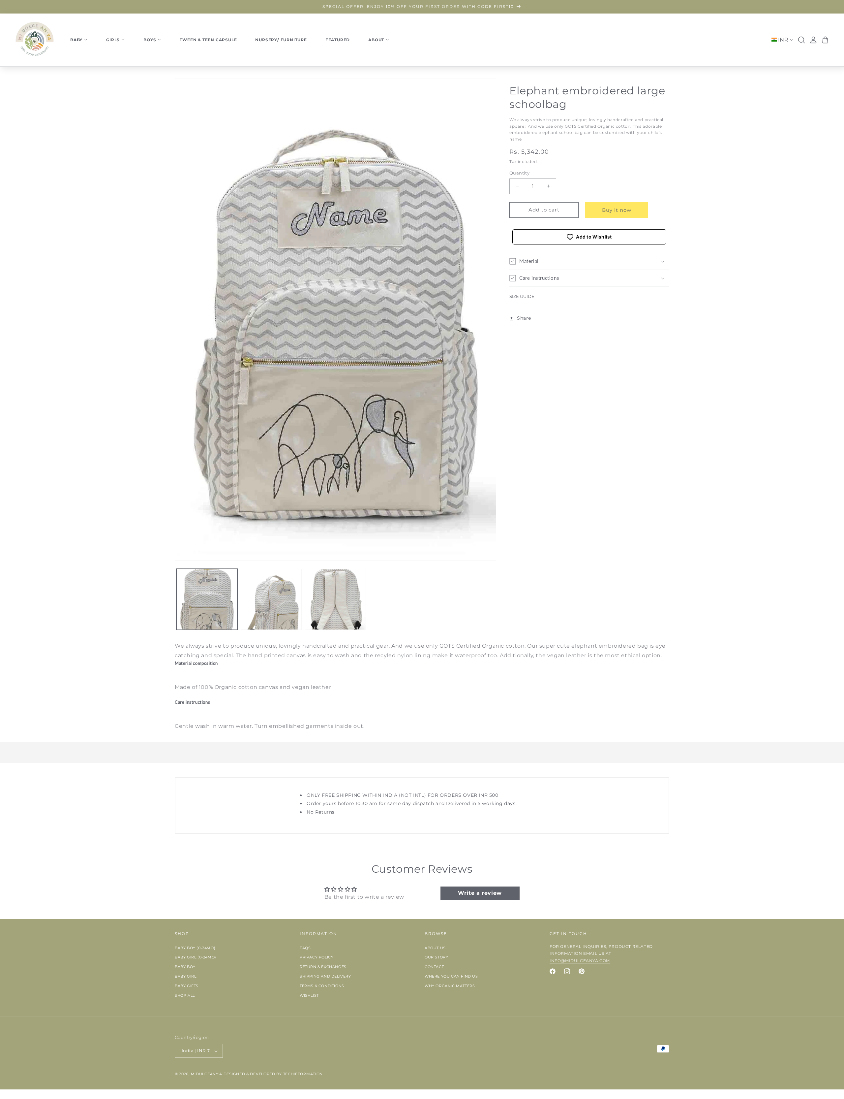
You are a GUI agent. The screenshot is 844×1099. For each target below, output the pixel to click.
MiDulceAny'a (206, 1074)
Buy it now (616, 210)
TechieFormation (303, 1074)
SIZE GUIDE (521, 296)
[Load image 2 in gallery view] (271, 599)
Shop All (185, 995)
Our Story (436, 957)
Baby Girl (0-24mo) (195, 957)
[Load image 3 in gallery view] (335, 599)
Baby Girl (185, 976)
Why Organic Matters (450, 986)
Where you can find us (451, 976)
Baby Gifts (186, 986)
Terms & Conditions (322, 986)
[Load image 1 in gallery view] (206, 599)
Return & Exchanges (323, 966)
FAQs (305, 948)
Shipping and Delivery (325, 976)
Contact (434, 966)
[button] (589, 261)
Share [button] (524, 318)
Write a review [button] (479, 893)
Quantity (519, 173)
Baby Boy (185, 966)
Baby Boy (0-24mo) (195, 948)
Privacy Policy (316, 957)
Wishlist (309, 995)
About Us (435, 948)
